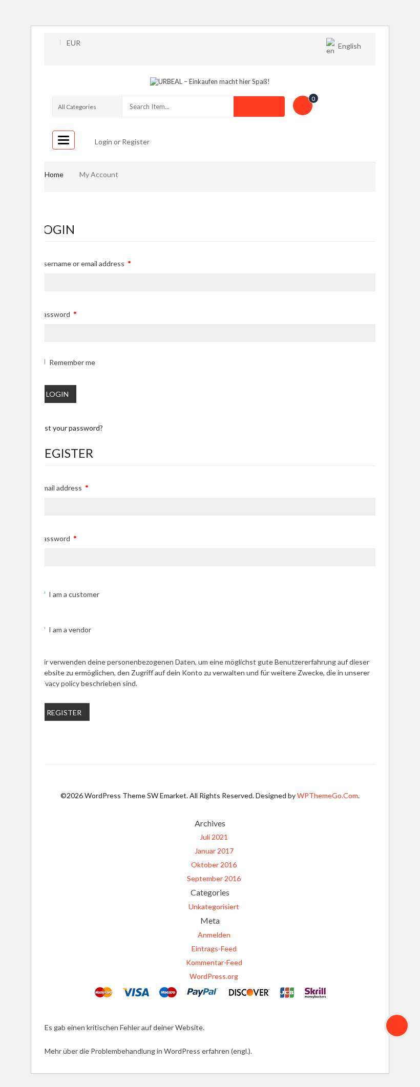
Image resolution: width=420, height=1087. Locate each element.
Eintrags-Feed (214, 948)
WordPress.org (214, 976)
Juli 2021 (214, 837)
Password (57, 314)
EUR (73, 42)
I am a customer (74, 594)
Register (64, 712)
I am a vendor (70, 629)
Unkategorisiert (213, 906)
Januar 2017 (214, 850)
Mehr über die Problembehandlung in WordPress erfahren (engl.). (148, 1051)
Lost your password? (70, 427)
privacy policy (58, 683)
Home (54, 174)
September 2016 (214, 878)
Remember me (71, 362)
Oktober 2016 (214, 864)
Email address (63, 487)
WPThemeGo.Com (327, 795)
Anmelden (214, 934)
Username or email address (84, 263)
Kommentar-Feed (214, 962)
